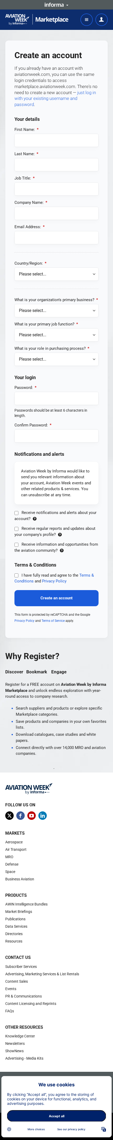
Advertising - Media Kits (24, 1058)
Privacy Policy (54, 581)
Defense (11, 864)
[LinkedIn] (42, 815)
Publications (15, 919)
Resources (13, 941)
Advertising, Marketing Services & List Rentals (42, 974)
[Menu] (86, 19)
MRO (9, 857)
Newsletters (15, 1043)
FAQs (9, 1011)
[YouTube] (31, 815)
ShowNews (14, 1051)
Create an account (56, 598)
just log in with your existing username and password (55, 98)
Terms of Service (53, 621)
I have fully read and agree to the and (54, 578)
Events (10, 989)
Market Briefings (18, 911)
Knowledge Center (20, 1036)
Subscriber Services (21, 966)
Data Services (16, 926)
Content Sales (16, 981)
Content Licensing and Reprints (30, 1003)
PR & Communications (23, 996)
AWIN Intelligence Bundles (26, 904)
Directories (14, 934)
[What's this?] (35, 518)
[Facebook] (20, 815)
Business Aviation (19, 879)
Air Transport (16, 849)
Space (10, 872)
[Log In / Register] (101, 19)
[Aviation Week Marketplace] (36, 19)
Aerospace (14, 842)
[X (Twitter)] (9, 815)
